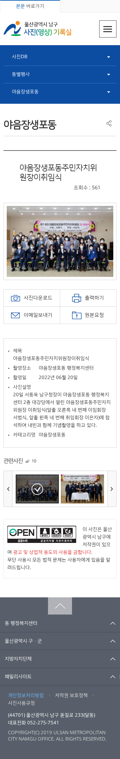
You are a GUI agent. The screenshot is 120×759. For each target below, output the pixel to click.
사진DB (20, 57)
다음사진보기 (112, 489)
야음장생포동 (25, 92)
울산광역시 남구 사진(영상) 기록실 (37, 28)
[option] (60, 241)
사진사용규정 (21, 703)
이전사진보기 (8, 489)
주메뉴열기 (107, 29)
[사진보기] (37, 488)
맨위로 (60, 606)
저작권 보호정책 (71, 695)
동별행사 (21, 74)
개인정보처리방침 (26, 695)
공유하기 (108, 123)
